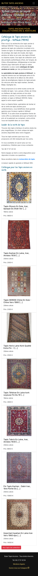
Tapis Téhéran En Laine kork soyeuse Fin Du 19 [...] (16, 393)
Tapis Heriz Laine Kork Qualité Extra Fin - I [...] (17, 347)
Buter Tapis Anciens (12, 3)
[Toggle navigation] (33, 3)
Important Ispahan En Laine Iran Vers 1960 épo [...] (18, 534)
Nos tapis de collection (11, 547)
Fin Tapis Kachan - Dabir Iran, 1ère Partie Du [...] (17, 487)
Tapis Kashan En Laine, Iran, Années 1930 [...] (16, 254)
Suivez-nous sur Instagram (18, 568)
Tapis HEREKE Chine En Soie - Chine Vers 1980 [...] (17, 301)
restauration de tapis (27, 159)
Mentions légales (19, 564)
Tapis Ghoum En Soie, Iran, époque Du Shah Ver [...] (16, 207)
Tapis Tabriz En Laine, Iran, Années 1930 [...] (16, 440)
